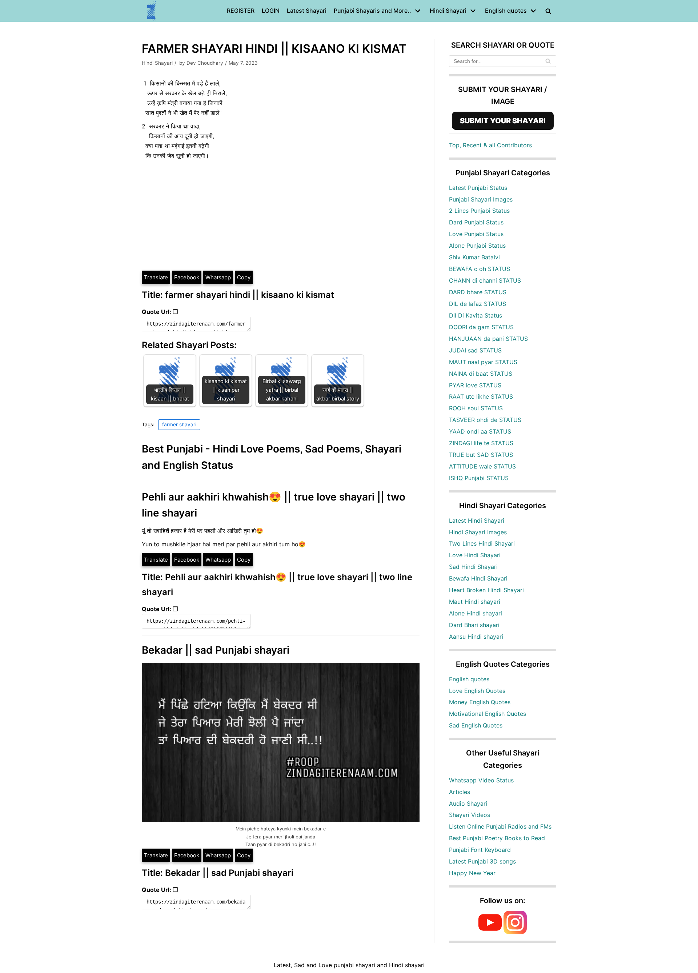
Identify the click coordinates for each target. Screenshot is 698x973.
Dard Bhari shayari (474, 625)
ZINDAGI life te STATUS (481, 443)
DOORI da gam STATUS (481, 327)
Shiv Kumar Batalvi (474, 257)
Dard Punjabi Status (476, 222)
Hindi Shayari (157, 63)
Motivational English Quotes (487, 713)
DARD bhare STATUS (477, 292)
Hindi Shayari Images (478, 532)
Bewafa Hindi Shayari (478, 578)
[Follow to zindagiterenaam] (515, 932)
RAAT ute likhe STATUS (481, 396)
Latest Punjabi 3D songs (482, 861)
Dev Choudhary (204, 63)
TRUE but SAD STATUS (481, 454)
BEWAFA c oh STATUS (479, 268)
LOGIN (271, 10)
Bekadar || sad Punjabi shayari (215, 650)
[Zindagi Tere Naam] (151, 11)
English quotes (469, 679)
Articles (459, 791)
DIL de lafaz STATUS (477, 303)
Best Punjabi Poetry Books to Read (497, 838)
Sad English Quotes (475, 725)
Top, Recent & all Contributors (490, 145)
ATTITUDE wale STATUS (482, 466)
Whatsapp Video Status (481, 780)
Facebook (186, 277)
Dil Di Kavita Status (475, 315)
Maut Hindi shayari (474, 601)
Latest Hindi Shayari (476, 520)
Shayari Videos (469, 814)
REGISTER (240, 10)
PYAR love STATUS (475, 385)
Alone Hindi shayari (475, 613)
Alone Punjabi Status (477, 245)
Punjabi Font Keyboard (480, 849)
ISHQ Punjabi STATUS (479, 478)
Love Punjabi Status (476, 234)
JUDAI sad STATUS (475, 350)
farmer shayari (179, 424)
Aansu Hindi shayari (476, 636)
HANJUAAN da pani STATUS (488, 338)
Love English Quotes (477, 690)
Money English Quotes (479, 702)
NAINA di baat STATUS (480, 373)
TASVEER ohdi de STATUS (485, 419)
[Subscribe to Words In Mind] (490, 932)
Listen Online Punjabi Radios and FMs (500, 826)
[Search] (548, 61)
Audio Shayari (468, 803)
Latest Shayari (306, 10)
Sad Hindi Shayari (473, 566)
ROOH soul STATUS (476, 408)
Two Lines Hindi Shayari (482, 543)
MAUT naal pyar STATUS (483, 362)
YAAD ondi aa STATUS (480, 431)
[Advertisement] (281, 215)
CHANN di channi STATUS (485, 280)
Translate (156, 277)
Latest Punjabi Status (478, 187)
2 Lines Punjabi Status (479, 210)
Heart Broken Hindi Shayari (486, 590)
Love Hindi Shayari (475, 555)
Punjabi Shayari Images (481, 199)
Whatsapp (218, 277)
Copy (243, 277)
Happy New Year (472, 873)
